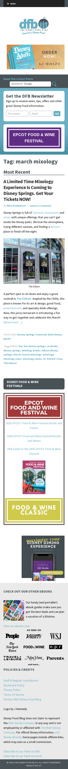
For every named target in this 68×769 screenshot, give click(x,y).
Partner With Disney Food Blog (22, 699)
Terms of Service (13, 694)
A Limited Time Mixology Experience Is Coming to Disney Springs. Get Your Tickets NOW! (28, 190)
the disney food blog (34, 19)
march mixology (31, 354)
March (17, 354)
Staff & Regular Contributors (20, 680)
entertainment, (12, 308)
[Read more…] (12, 322)
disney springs (12, 350)
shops (7, 217)
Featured (41, 334)
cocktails (52, 346)
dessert (55, 227)
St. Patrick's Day (53, 358)
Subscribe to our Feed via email (22, 756)
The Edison (10, 363)
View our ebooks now (16, 626)
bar (21, 346)
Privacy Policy (11, 690)
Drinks (36, 350)
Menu (13, 3)
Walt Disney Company (21, 723)
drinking (27, 350)
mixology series (32, 358)
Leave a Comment (40, 205)
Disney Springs (26, 334)
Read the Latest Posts (18, 79)
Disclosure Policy (13, 685)
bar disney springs (35, 346)
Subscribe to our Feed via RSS (21, 751)
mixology (48, 354)
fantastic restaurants (46, 212)
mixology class (12, 358)
